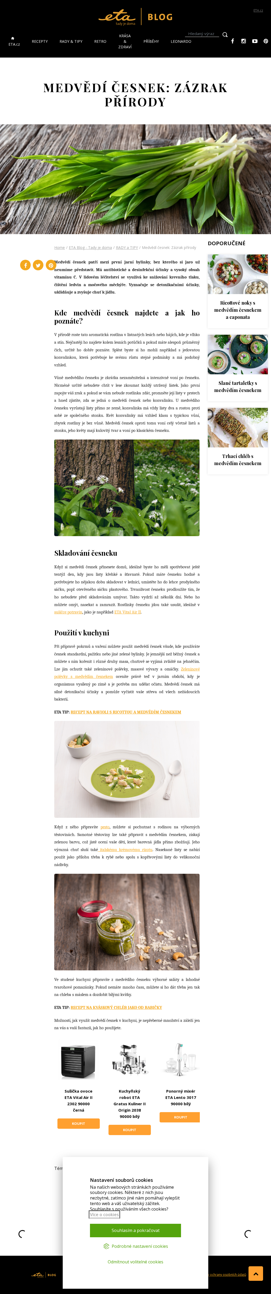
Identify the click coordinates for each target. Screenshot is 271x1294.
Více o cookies (104, 1214)
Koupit (78, 1123)
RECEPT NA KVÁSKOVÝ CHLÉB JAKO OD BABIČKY (116, 1007)
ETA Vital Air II (127, 612)
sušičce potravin (68, 612)
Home (59, 247)
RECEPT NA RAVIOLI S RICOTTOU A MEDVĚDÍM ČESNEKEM (126, 712)
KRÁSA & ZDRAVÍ (125, 41)
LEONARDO (181, 41)
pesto (105, 827)
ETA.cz (258, 10)
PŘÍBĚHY (151, 41)
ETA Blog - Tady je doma (90, 247)
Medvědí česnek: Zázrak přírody (169, 247)
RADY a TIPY (127, 247)
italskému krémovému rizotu (125, 849)
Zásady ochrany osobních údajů (222, 1274)
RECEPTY (40, 41)
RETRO (100, 41)
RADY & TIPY (71, 41)
